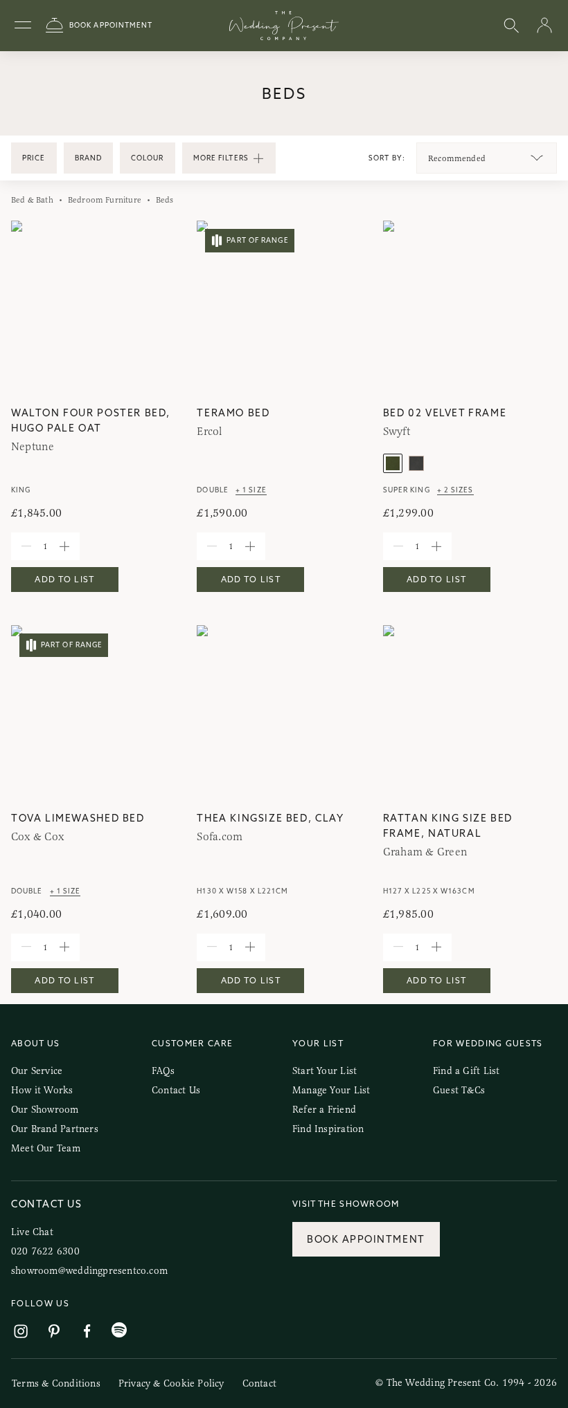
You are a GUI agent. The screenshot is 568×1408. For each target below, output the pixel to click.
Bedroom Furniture (104, 200)
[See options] (537, 158)
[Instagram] (20, 1332)
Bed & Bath (32, 200)
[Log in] (544, 26)
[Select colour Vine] (392, 463)
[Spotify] (119, 1330)
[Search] (511, 26)
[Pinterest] (54, 1332)
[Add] (64, 546)
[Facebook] (87, 1332)
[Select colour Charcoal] (416, 463)
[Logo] (284, 25)
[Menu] (23, 25)
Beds (165, 200)
